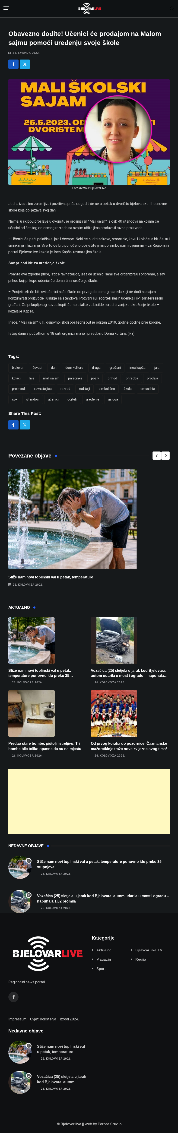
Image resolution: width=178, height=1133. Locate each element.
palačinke (75, 378)
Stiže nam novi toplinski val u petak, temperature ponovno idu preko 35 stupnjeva (39, 676)
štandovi (32, 399)
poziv (95, 378)
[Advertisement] (89, 801)
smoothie (147, 389)
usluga (113, 399)
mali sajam (51, 378)
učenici (53, 399)
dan (54, 367)
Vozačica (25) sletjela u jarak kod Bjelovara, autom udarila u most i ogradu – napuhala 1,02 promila (128, 676)
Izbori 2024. (69, 1019)
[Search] (172, 8)
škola (128, 389)
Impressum (17, 1019)
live (31, 378)
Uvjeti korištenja (43, 1019)
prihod (112, 378)
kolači (16, 378)
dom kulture (74, 367)
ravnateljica (43, 389)
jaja (156, 367)
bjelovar (18, 367)
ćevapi (37, 367)
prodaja (152, 378)
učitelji (72, 399)
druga (96, 367)
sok (14, 399)
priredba (132, 378)
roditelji (84, 389)
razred (65, 389)
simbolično (107, 389)
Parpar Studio (110, 1124)
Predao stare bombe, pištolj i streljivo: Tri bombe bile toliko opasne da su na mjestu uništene (44, 749)
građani (115, 367)
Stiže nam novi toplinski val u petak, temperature (50, 577)
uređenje (92, 399)
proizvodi (18, 389)
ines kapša (138, 367)
